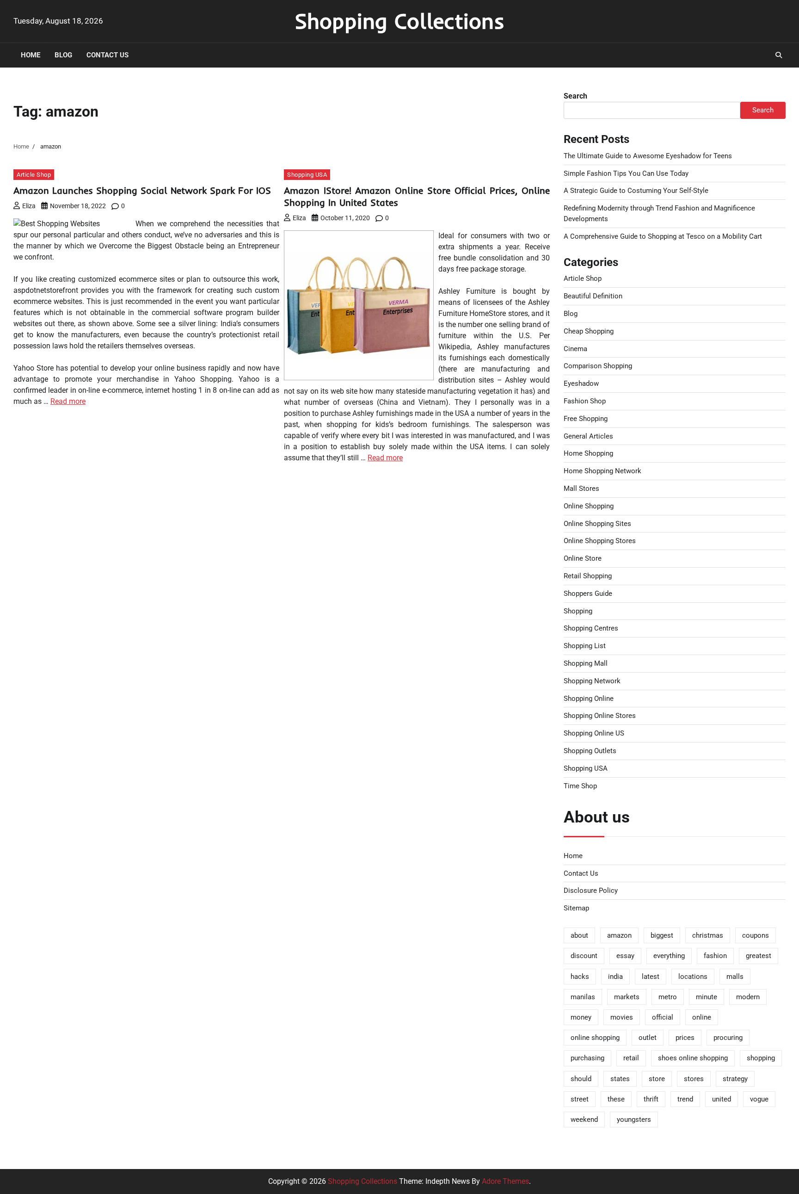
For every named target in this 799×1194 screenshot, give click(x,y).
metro (667, 997)
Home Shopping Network (602, 471)
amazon (619, 935)
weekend (584, 1119)
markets (626, 997)
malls (735, 976)
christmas (707, 935)
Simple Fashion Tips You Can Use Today (626, 173)
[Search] (779, 55)
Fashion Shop (585, 401)
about (579, 935)
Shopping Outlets (590, 751)
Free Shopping (586, 418)
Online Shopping (589, 506)
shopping (761, 1058)
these (616, 1099)
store (657, 1079)
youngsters (634, 1119)
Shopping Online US (594, 733)
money (581, 1017)
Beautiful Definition (593, 296)
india (615, 976)
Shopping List (585, 646)
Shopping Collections (399, 20)
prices (685, 1037)
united (721, 1099)
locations (692, 976)
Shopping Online (589, 698)
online (701, 1017)
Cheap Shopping (589, 331)
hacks (580, 976)
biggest (662, 935)
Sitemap (576, 908)
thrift (651, 1099)
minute (706, 997)
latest (650, 976)
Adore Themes (505, 1181)
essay (625, 956)
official (662, 1017)
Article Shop (34, 174)
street (580, 1099)
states (620, 1079)
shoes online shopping (693, 1058)
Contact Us (107, 55)
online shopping (595, 1037)
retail (631, 1058)
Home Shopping (588, 453)
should (581, 1079)
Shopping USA (307, 174)
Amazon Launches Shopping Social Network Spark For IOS (142, 190)
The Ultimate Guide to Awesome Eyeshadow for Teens (648, 156)
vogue (759, 1099)
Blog (63, 55)
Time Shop (580, 786)
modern (748, 997)
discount (584, 956)
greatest (758, 956)
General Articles (588, 436)
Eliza (29, 206)
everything (669, 956)
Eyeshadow (581, 383)
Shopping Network (592, 681)
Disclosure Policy (591, 890)
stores (694, 1079)
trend (685, 1099)
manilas (583, 997)
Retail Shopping (588, 576)
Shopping (578, 611)
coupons (755, 935)
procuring (728, 1037)
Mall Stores (581, 488)
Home (30, 55)
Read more (68, 401)
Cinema (575, 349)
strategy (735, 1079)
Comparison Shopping (598, 366)
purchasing (587, 1058)
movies (621, 1017)
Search (575, 96)
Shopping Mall (586, 663)
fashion (715, 956)
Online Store (583, 558)
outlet (648, 1037)
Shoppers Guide (588, 593)
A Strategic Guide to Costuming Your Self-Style (636, 190)
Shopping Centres (591, 628)
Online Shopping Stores (600, 541)
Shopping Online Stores (600, 715)
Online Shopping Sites (597, 524)
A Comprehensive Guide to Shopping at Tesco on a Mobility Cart (663, 236)
